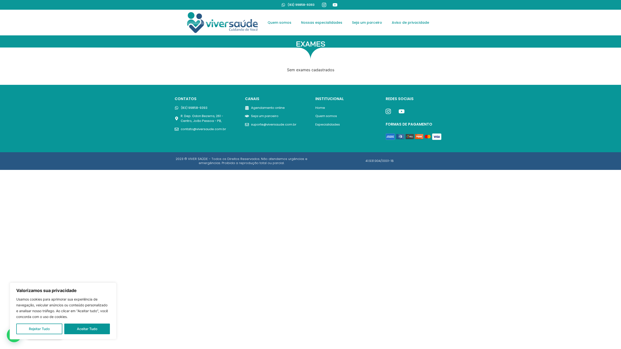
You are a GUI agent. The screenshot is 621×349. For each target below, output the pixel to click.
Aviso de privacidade (410, 22)
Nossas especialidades (321, 22)
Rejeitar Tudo (39, 329)
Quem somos (279, 22)
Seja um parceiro (367, 22)
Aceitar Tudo (87, 329)
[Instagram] (324, 5)
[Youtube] (335, 5)
